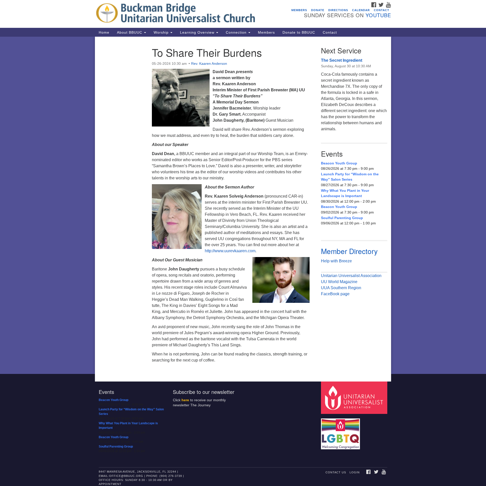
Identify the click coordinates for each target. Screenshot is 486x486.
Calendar (361, 10)
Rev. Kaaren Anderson (209, 63)
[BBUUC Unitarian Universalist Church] (181, 14)
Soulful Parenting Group (342, 218)
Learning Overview (198, 32)
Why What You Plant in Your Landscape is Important (345, 193)
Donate (317, 10)
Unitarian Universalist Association (351, 275)
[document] (243, 205)
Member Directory (349, 251)
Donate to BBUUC (298, 32)
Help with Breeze (336, 261)
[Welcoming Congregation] (341, 431)
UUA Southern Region (341, 288)
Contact (381, 10)
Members (299, 10)
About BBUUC (130, 32)
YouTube (378, 15)
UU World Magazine (339, 282)
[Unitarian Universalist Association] (355, 397)
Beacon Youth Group (339, 163)
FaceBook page (335, 294)
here (185, 400)
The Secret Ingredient (341, 60)
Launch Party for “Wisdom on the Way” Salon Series (350, 177)
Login (355, 472)
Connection (237, 32)
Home (104, 32)
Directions (338, 10)
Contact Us (336, 472)
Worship (162, 32)
